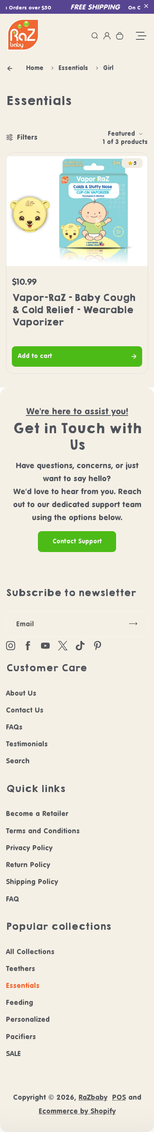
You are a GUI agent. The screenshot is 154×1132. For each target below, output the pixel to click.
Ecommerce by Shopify (77, 1111)
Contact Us (24, 710)
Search (18, 761)
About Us (21, 693)
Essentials (22, 985)
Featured (121, 133)
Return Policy (28, 865)
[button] (146, 6)
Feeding (19, 1002)
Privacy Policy (29, 848)
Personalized (28, 1019)
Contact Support (77, 541)
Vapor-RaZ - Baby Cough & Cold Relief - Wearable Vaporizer (73, 310)
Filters (27, 137)
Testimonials (27, 744)
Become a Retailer (37, 813)
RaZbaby (93, 1097)
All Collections (30, 951)
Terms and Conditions (43, 831)
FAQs (14, 727)
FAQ (12, 899)
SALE (13, 1053)
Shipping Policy (32, 881)
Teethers (20, 968)
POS (119, 1097)
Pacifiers (21, 1036)
